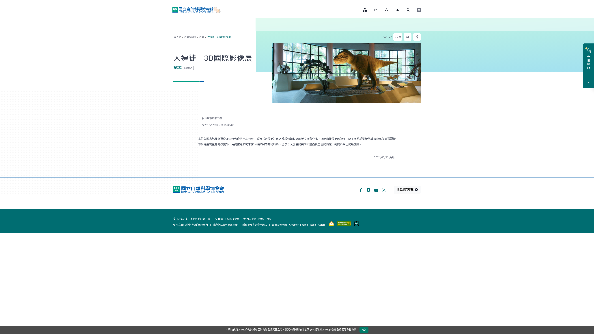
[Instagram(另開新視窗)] (368, 189)
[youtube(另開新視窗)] (376, 189)
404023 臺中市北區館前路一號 (193, 218)
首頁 (178, 37)
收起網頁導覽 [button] (405, 189)
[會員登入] (386, 10)
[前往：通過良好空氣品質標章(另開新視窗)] (331, 223)
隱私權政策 (350, 329)
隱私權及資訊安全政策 (254, 224)
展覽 (201, 37)
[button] (408, 10)
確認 (364, 329)
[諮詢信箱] (376, 10)
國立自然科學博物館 (195, 10)
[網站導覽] (365, 10)
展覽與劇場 (190, 37)
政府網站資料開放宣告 (225, 224)
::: (358, 9)
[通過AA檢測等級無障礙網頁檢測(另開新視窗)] (344, 223)
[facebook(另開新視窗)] (360, 189)
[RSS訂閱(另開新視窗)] (384, 189)
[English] (397, 10)
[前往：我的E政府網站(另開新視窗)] (356, 223)
